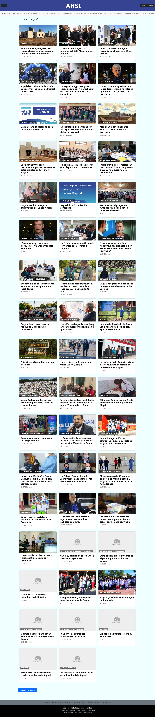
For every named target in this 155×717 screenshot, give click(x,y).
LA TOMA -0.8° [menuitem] (88, 13)
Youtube (108, 702)
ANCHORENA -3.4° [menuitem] (78, 13)
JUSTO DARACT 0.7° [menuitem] (67, 13)
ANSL (74, 5)
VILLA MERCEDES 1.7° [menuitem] (26, 13)
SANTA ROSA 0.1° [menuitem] (97, 13)
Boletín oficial (91, 710)
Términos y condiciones (70, 712)
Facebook (90, 702)
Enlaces (67, 702)
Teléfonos (72, 710)
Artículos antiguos (27, 690)
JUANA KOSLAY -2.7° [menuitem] (55, 13)
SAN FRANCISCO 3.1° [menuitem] (129, 13)
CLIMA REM (6, 14)
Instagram (98, 702)
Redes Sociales (81, 710)
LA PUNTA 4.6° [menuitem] (44, 13)
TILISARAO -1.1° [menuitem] (108, 13)
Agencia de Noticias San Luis (53, 702)
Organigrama (64, 710)
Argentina (74, 702)
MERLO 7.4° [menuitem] (36, 13)
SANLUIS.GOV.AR (147, 6)
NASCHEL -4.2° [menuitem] (140, 13)
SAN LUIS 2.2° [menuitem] (15, 13)
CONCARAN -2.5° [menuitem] (117, 13)
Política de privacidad (85, 712)
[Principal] (4, 5)
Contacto (82, 702)
